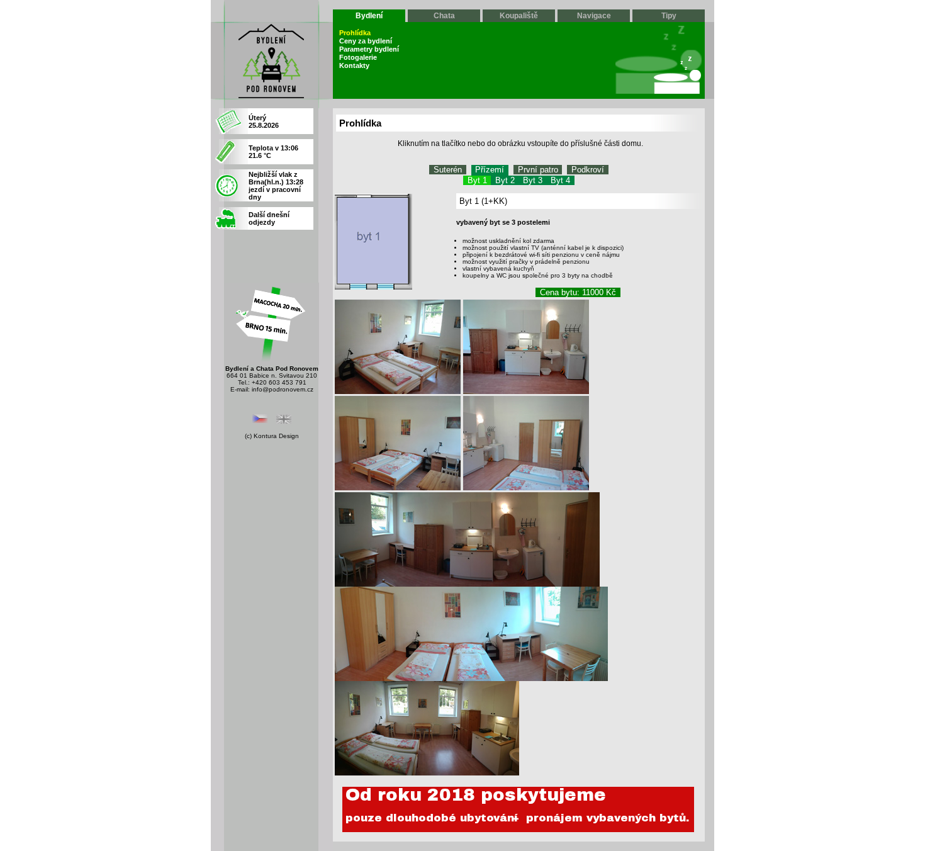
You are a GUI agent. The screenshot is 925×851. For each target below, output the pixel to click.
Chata (444, 15)
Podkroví (587, 169)
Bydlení (369, 15)
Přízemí (489, 169)
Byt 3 (532, 180)
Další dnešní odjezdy (269, 218)
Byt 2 (505, 180)
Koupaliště (519, 15)
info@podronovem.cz (282, 389)
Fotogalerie (358, 57)
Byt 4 (560, 180)
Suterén (448, 169)
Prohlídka (355, 33)
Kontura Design (276, 435)
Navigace (594, 15)
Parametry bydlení (369, 49)
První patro (538, 169)
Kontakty (354, 65)
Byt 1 (477, 180)
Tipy (668, 15)
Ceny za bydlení (365, 41)
